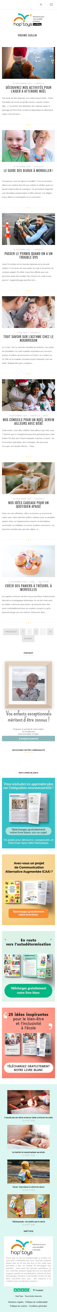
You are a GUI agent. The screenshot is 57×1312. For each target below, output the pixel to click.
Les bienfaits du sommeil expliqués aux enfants (28, 1152)
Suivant (28, 639)
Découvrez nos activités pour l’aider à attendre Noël (28, 89)
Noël (46, 416)
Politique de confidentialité (36, 1302)
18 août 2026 (28, 1190)
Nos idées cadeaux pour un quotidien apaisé (28, 504)
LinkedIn (32, 758)
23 (50, 632)
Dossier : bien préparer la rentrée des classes (28, 1187)
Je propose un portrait (28, 738)
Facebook (6, 758)
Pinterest (24, 758)
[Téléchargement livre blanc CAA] (28, 889)
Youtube (41, 758)
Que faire (43, 582)
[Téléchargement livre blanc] (28, 813)
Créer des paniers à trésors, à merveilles (28, 587)
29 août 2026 (28, 1121)
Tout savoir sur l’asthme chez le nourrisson (28, 338)
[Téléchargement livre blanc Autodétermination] (28, 966)
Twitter (50, 758)
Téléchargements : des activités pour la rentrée (28, 1221)
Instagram (15, 758)
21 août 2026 (28, 1155)
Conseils (39, 84)
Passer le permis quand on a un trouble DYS (29, 255)
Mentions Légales (16, 1302)
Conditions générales (38, 1306)
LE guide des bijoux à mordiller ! (28, 170)
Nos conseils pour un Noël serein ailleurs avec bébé (28, 421)
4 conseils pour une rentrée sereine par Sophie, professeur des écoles (28, 1117)
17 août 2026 (28, 1225)
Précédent (11, 632)
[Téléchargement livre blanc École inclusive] (28, 1043)
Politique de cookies (18, 1306)
